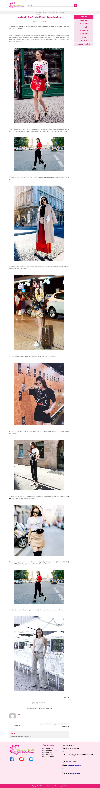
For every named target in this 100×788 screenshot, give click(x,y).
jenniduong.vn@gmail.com (75, 765)
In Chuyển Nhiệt (15, 725)
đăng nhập (19, 736)
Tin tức (57, 12)
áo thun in (22, 26)
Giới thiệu (51, 12)
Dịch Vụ (45, 12)
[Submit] (75, 5)
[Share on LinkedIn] (45, 703)
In (45, 21)
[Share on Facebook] (33, 703)
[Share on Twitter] (36, 703)
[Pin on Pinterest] (42, 703)
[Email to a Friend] (39, 703)
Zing (68, 697)
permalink (49, 708)
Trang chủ (39, 12)
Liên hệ (62, 12)
